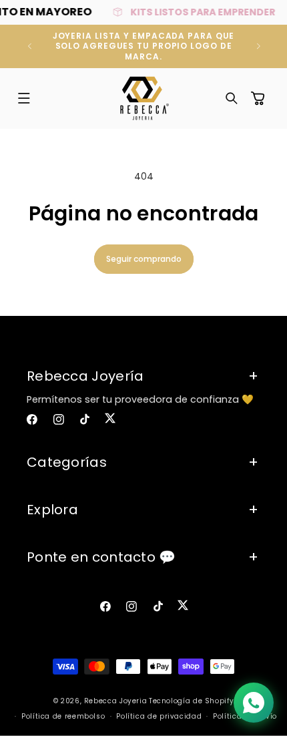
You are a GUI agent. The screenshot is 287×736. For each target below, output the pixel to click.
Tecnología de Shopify (191, 701)
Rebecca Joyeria (115, 701)
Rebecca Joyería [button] (85, 376)
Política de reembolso (63, 716)
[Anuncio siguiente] (258, 46)
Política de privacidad (159, 716)
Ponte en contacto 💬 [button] (101, 557)
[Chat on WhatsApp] (254, 703)
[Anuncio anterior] (29, 46)
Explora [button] (52, 509)
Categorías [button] (67, 462)
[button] (24, 98)
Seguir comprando (144, 258)
